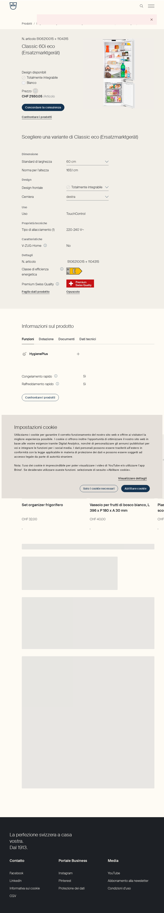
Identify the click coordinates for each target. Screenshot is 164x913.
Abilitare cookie (135, 488)
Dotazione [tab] (46, 339)
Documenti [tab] (66, 339)
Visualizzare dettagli (132, 478)
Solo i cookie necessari (99, 488)
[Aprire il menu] (151, 6)
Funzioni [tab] (28, 339)
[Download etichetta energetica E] (74, 273)
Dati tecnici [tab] (87, 339)
